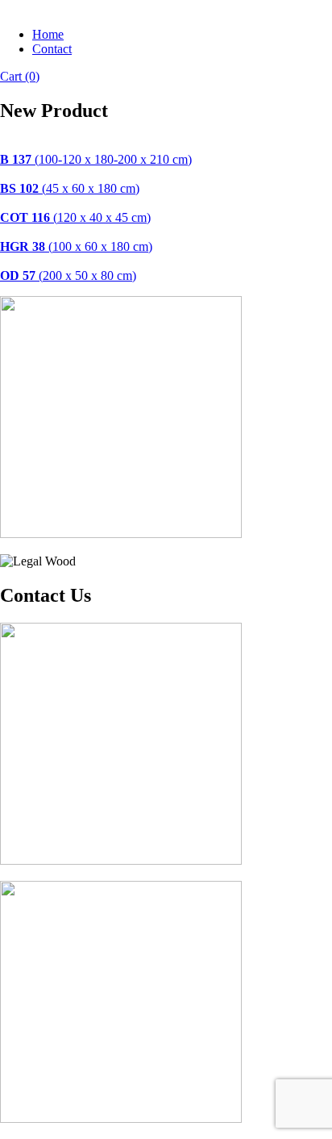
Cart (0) (19, 76)
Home (48, 34)
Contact (52, 49)
